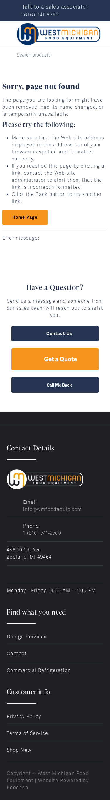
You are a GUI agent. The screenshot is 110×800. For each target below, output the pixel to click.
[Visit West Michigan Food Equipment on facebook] (9, 574)
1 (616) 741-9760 (42, 533)
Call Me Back (59, 385)
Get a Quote (60, 359)
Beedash (17, 787)
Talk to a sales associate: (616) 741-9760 (55, 10)
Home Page (25, 217)
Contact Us (59, 333)
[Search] (8, 55)
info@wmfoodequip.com (52, 509)
